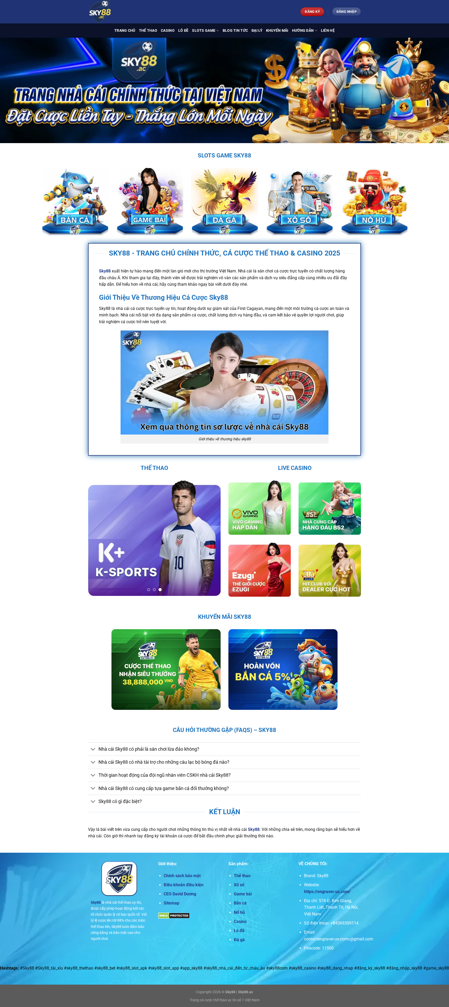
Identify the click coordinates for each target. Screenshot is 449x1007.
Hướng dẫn (303, 30)
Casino (168, 30)
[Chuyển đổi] (93, 749)
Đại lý (257, 30)
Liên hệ (328, 30)
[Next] (211, 538)
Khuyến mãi (277, 30)
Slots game (203, 30)
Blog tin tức (235, 30)
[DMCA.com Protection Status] (174, 915)
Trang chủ (124, 30)
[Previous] (97, 538)
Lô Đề (183, 30)
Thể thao (148, 30)
